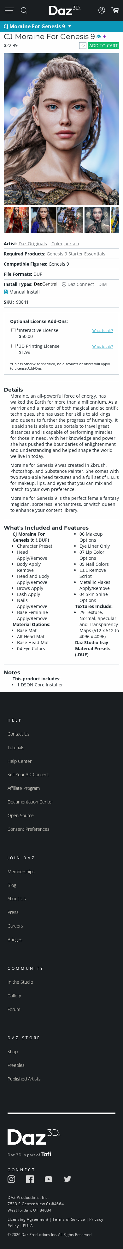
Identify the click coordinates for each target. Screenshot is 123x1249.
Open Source (21, 815)
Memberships (21, 872)
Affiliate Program (24, 788)
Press (13, 912)
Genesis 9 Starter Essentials (76, 254)
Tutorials (16, 747)
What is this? (102, 330)
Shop (13, 1051)
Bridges (15, 939)
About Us (17, 898)
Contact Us (19, 734)
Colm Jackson (65, 244)
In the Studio (20, 982)
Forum (14, 1009)
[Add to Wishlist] (82, 45)
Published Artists (24, 1079)
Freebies (16, 1065)
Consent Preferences (29, 829)
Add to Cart (103, 46)
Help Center (20, 761)
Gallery (14, 996)
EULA (28, 1225)
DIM (102, 284)
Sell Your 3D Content (28, 774)
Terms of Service (68, 1219)
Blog (12, 885)
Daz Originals (33, 244)
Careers (15, 926)
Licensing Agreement (28, 1219)
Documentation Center (30, 802)
